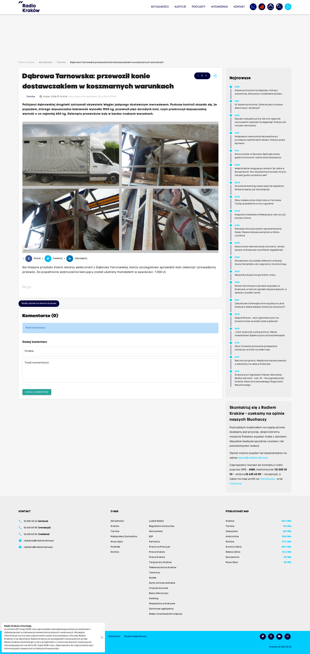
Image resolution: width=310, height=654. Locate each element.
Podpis (29, 351)
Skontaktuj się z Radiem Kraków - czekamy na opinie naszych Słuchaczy (257, 414)
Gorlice (115, 552)
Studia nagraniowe (135, 636)
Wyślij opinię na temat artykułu (38, 303)
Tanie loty (154, 573)
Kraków (115, 526)
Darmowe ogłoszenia (161, 609)
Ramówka (114, 636)
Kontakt (239, 7)
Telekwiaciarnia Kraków (162, 567)
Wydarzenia (219, 7)
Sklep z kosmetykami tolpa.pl (165, 614)
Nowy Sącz (117, 542)
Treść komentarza (37, 363)
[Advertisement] (155, 38)
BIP (151, 536)
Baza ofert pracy (158, 593)
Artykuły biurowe (158, 588)
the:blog (153, 598)
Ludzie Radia (156, 521)
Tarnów (61, 62)
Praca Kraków (157, 552)
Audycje (180, 7)
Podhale (115, 547)
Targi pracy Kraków (160, 562)
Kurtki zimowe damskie (162, 583)
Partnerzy (154, 542)
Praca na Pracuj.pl (159, 547)
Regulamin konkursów (161, 526)
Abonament (156, 531)
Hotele (152, 578)
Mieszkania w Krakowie (162, 604)
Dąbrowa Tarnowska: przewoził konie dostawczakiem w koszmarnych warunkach (117, 62)
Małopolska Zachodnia (124, 536)
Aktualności (160, 7)
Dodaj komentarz (37, 392)
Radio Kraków (27, 62)
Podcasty (198, 7)
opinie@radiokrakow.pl (253, 458)
